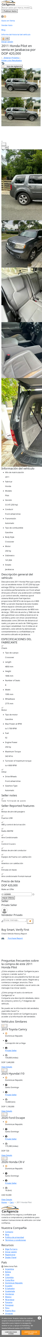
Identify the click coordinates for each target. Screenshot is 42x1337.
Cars (12, 1202)
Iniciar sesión (7, 41)
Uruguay (9, 1313)
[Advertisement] (21, 950)
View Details (6, 1067)
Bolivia (8, 1272)
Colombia (9, 1277)
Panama (8, 1302)
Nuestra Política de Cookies (11, 1328)
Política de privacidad (14, 1237)
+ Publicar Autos (9, 11)
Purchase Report (15, 938)
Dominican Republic (14, 1283)
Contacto (9, 1232)
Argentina (9, 1269)
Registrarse (10, 1254)
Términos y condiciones (15, 1240)
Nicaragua (9, 1299)
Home (4, 1202)
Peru (7, 1308)
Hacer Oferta (8, 897)
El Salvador (10, 1288)
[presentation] (1, 141)
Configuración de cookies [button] (11, 1332)
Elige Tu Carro (11, 1249)
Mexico (8, 1297)
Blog (3, 30)
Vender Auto (6, 25)
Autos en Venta (8, 20)
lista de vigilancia (14, 66)
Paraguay (9, 1305)
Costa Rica (9, 1280)
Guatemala (10, 1291)
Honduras (9, 1294)
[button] (39, 1318)
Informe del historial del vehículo (15, 34)
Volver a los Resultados (11, 60)
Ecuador (8, 1285)
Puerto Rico (10, 1310)
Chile (7, 1274)
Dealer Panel (10, 1257)
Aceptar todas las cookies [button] (30, 1332)
